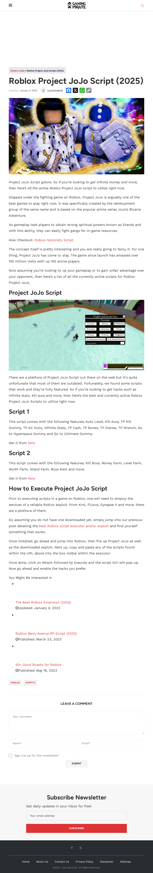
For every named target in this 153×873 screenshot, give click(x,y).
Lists (21, 70)
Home (14, 70)
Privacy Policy (84, 861)
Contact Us (62, 861)
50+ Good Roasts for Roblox (38, 665)
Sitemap (125, 861)
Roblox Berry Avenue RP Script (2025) (46, 633)
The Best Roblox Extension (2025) (43, 602)
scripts (30, 682)
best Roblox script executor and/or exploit (74, 526)
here (31, 443)
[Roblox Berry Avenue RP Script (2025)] (24, 621)
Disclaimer (106, 861)
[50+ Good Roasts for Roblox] (24, 652)
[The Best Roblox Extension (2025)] (24, 590)
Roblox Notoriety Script (54, 240)
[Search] (142, 5)
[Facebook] (72, 848)
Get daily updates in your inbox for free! (58, 806)
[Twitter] (80, 848)
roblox (15, 682)
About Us (42, 861)
